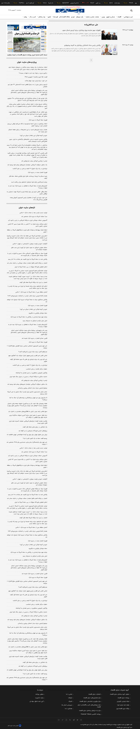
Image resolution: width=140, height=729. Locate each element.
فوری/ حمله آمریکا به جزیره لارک (38, 120)
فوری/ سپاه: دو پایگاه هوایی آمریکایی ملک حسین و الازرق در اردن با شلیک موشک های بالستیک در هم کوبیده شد (27, 254)
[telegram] (73, 719)
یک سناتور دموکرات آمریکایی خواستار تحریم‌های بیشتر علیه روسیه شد (27, 165)
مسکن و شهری (110, 17)
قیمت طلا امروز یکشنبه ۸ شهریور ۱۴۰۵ (36, 77)
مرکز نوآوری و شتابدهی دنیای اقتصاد (90, 701)
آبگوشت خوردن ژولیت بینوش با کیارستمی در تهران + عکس (30, 244)
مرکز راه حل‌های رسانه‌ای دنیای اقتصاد (90, 711)
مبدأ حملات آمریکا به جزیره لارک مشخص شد (34, 217)
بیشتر (25, 17)
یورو (130, 3)
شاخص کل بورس (69, 3)
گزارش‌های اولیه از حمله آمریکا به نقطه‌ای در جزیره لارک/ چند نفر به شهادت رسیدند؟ (27, 187)
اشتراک (70, 701)
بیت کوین (92, 3)
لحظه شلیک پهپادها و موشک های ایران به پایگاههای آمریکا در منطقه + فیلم (27, 231)
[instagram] (81, 719)
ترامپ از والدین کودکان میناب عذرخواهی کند (34, 161)
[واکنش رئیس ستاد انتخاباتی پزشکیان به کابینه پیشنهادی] (109, 49)
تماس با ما (69, 694)
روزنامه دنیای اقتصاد (123, 698)
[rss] (70, 719)
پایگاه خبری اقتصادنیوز (122, 709)
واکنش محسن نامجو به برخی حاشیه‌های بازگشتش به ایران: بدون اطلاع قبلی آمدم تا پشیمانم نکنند (28, 140)
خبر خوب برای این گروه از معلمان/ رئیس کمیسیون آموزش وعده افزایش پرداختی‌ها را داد (28, 199)
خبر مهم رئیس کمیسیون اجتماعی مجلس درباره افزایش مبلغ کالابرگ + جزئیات (27, 347)
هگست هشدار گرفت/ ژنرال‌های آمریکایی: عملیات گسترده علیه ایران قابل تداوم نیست (28, 422)
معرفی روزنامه (39, 694)
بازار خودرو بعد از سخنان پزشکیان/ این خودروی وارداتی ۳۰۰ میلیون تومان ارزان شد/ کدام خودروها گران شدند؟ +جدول (27, 99)
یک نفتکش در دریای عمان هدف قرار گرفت (35, 427)
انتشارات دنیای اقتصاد (94, 694)
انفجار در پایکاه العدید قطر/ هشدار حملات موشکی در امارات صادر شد (27, 263)
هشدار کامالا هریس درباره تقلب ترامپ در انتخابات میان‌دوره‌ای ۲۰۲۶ (27, 296)
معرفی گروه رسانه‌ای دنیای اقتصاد (119, 694)
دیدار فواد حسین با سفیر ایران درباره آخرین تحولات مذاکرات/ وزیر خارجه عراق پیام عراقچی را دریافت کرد (28, 416)
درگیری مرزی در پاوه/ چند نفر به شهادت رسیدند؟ (33, 73)
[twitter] (77, 719)
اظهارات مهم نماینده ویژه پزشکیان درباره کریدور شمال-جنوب (81, 30)
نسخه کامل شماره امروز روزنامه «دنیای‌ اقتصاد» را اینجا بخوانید (27, 55)
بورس (103, 17)
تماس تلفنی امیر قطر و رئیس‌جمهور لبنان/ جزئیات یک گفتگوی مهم (27, 356)
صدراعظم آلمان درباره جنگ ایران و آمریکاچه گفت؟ (32, 352)
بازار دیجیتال (79, 17)
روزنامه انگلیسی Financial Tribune (91, 714)
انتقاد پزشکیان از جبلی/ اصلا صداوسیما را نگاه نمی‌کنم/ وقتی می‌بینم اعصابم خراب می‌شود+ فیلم (27, 125)
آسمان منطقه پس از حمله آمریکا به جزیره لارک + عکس (31, 292)
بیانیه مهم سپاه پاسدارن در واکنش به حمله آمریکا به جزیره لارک (28, 317)
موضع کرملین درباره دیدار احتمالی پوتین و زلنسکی (32, 388)
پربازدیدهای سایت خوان (27, 62)
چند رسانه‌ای (41, 17)
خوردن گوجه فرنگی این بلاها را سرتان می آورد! (33, 136)
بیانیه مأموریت (39, 698)
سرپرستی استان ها (67, 705)
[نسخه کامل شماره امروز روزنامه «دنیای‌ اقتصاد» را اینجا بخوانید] (26, 37)
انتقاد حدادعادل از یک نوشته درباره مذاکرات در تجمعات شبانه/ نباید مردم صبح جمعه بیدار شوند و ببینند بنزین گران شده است (28, 68)
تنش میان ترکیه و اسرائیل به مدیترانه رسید (35, 321)
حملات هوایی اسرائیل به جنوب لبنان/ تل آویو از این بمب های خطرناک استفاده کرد (29, 249)
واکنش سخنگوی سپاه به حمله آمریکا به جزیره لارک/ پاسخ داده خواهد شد (27, 301)
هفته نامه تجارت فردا (123, 705)
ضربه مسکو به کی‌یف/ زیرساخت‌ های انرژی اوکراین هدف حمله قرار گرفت (28, 177)
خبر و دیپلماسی (128, 17)
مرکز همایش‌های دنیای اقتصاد (92, 698)
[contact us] (62, 719)
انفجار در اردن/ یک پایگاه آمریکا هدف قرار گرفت (33, 282)
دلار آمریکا (45, 3)
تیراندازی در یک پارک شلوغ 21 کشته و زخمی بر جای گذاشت (30, 601)
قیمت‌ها (55, 17)
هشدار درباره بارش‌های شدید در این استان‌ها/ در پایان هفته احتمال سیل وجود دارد (27, 131)
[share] (66, 719)
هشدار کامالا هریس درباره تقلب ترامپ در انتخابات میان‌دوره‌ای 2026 (27, 531)
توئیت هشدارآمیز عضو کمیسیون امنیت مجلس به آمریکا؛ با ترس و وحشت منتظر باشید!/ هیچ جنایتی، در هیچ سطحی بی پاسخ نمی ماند (27, 272)
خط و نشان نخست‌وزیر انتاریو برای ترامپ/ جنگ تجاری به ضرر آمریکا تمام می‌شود (27, 393)
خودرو (73, 17)
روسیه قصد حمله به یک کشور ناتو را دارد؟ (35, 438)
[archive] (58, 719)
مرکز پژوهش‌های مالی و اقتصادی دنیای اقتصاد (89, 706)
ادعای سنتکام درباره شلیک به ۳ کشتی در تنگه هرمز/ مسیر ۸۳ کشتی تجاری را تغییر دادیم (27, 225)
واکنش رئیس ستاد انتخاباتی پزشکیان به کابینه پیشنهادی (82, 45)
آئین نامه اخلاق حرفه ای (37, 701)
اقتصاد (119, 17)
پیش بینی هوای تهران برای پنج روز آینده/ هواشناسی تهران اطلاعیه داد (27, 435)
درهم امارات (111, 3)
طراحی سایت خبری (14, 725)
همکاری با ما (68, 709)
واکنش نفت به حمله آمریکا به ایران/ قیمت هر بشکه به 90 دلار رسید (27, 495)
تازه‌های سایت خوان (27, 207)
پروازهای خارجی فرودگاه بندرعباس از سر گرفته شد (33, 431)
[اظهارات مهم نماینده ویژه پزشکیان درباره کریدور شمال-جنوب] (109, 34)
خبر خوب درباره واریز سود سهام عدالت (36, 81)
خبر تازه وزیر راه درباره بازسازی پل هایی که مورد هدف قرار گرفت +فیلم (28, 360)
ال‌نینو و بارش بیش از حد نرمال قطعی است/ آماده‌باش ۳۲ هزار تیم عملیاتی (27, 86)
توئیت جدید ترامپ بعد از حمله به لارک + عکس (33, 213)
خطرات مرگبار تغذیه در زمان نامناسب (36, 369)
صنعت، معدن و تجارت (92, 17)
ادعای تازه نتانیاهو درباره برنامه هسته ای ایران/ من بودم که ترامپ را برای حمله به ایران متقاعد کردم (27, 287)
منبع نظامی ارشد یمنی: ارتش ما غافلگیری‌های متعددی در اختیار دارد (27, 411)
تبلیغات (70, 698)
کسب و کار (32, 17)
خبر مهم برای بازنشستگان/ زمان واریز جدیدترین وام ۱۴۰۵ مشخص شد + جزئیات (27, 443)
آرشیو (49, 17)
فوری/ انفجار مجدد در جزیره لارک (37, 172)
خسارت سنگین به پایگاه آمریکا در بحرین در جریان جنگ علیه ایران (28, 377)
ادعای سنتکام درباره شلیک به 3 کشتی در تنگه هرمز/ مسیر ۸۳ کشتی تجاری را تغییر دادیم (27, 460)
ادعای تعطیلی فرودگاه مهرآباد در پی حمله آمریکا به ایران (31, 267)
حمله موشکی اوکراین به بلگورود (38, 313)
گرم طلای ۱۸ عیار (24, 3)
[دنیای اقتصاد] (70, 10)
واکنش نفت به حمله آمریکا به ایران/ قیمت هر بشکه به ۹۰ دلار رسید (27, 259)
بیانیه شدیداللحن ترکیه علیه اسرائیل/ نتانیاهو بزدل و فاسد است (29, 182)
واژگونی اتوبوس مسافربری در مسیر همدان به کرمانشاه (31, 373)
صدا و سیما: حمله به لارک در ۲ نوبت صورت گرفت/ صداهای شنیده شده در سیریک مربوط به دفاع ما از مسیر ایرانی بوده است (28, 278)
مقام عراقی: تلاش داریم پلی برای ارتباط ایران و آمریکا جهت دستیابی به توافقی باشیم (27, 193)
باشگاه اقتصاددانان (64, 17)
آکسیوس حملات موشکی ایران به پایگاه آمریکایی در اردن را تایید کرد (27, 220)
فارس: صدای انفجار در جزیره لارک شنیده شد (34, 338)
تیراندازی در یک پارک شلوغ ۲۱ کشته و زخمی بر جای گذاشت (30, 169)
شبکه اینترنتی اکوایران (123, 701)
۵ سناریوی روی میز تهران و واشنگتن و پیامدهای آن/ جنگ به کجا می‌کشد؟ (28, 399)
